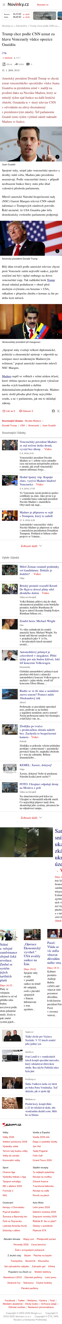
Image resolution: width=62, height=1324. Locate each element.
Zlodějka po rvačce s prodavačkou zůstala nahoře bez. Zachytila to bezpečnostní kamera (38, 731)
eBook (9, 64)
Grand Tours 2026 (42, 1160)
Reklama (32, 1300)
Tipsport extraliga (12, 1181)
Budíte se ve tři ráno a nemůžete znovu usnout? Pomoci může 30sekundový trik (39, 694)
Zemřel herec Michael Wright (37, 621)
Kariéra (43, 1300)
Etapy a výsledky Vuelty (45, 1141)
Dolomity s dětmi (11, 1230)
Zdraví (23, 702)
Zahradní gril (38, 1266)
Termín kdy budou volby (15, 1151)
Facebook (10, 1300)
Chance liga (9, 1172)
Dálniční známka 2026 (44, 1212)
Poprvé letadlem (11, 1212)
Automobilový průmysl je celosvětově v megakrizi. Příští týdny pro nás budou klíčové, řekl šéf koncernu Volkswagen (40, 657)
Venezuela (33, 425)
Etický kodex (31, 1303)
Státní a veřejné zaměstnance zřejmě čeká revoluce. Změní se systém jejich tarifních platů (8, 962)
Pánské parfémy (29, 1288)
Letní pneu (50, 1277)
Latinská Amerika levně (15, 1225)
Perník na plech (41, 1195)
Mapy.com (28, 1239)
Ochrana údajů (49, 1303)
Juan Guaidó (49, 425)
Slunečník (30, 1261)
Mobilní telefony (43, 1272)
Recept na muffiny (42, 1176)
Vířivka (51, 1266)
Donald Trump (9, 425)
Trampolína (16, 1261)
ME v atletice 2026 (12, 1186)
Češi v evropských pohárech (29, 1250)
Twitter (21, 1300)
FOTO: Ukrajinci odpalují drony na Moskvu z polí (39, 786)
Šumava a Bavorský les (15, 1216)
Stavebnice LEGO (12, 1277)
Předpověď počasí (46, 1239)
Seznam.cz (42, 4)
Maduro (6, 376)
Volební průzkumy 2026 (15, 1141)
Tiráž (52, 1300)
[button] (31, 144)
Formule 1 (8, 1190)
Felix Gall (37, 1155)
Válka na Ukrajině (28, 597)
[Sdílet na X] (58, 411)
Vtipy (22, 578)
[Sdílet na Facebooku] (53, 411)
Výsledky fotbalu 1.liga (14, 1176)
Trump (51, 280)
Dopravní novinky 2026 (45, 1216)
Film (22, 625)
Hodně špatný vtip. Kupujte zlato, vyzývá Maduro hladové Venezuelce (38, 480)
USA (22, 425)
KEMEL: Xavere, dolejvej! (36, 765)
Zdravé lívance (40, 1181)
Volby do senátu (11, 1155)
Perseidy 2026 (21, 1244)
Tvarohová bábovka (43, 1186)
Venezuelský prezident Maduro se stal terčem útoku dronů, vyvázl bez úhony (38, 445)
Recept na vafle (41, 1190)
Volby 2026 (8, 1137)
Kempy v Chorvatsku (13, 1207)
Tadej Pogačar (40, 1151)
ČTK (4, 53)
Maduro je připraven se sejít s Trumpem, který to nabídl (36, 514)
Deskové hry (14, 1282)
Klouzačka (43, 1261)
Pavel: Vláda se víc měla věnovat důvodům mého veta (54, 952)
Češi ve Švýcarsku (12, 1221)
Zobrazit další (29, 546)
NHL (5, 1195)
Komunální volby (11, 1160)
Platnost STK (39, 1230)
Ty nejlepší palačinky (43, 1172)
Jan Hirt (37, 1146)
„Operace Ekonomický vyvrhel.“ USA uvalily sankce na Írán (32, 954)
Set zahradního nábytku (16, 1266)
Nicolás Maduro (33, 420)
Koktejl (23, 741)
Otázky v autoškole (43, 1225)
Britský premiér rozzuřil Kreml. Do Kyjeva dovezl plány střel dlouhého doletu (39, 589)
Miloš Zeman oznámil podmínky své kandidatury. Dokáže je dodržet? (39, 570)
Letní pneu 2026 (41, 1207)
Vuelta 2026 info (41, 1137)
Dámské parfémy (33, 1277)
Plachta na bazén (43, 1255)
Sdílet (21, 64)
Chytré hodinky (44, 1282)
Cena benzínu (38, 1244)
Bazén (27, 1255)
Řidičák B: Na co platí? (44, 1221)
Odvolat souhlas (16, 1307)
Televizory (28, 1282)
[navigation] (4, 4)
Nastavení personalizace (41, 1307)
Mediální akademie (13, 1303)
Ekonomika (25, 667)
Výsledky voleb (10, 1146)
